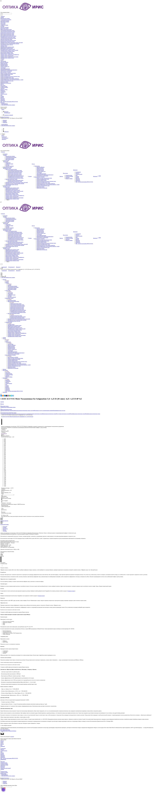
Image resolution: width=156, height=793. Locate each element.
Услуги (6, 340)
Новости (2, 749)
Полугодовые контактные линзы (63, 413)
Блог (1, 745)
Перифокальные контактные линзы (92, 413)
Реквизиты (2, 757)
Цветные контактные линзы (16, 315)
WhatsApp (5, 122)
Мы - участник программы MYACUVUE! (9, 758)
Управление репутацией (5, 768)
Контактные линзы (12, 300)
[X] (6, 395)
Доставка (5, 530)
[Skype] (11, 395)
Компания (7, 380)
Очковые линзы (11, 324)
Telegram (5, 121)
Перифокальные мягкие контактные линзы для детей (23, 410)
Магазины (2, 761)
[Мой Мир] (4, 395)
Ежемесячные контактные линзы (36, 413)
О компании (3, 748)
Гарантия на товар (4, 764)
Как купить (7, 372)
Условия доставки (4, 763)
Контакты (2, 755)
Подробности (4, 433)
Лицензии (2, 756)
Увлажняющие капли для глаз (59, 410)
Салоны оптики (3, 750)
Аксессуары (10, 292)
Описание (5, 526)
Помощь (2, 769)
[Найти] (1, 15)
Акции (1, 741)
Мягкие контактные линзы (15, 303)
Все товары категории (5, 729)
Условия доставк (71, 590)
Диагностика (10, 344)
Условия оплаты (41, 595)
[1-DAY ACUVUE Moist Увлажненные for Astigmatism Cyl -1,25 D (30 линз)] (17, 416)
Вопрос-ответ (3, 773)
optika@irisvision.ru (5, 117)
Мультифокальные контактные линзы (77, 413)
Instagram (5, 120)
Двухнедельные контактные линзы (21, 413)
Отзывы (4, 527)
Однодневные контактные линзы (7, 413)
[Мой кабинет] (1, 265)
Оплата (4, 529)
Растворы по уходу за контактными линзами (43, 410)
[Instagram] (3, 129)
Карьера (2, 753)
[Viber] (8, 395)
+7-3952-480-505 (4, 103)
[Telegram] (3, 130)
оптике (12, 736)
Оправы (9, 285)
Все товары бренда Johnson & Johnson (8, 730)
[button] (3, 790)
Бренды (2, 744)
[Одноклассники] (3, 395)
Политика (2, 767)
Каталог (7, 281)
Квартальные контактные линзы (49, 413)
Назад (8, 280)
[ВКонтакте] (1, 395)
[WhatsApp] (9, 395)
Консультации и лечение (13, 357)
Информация (3, 759)
